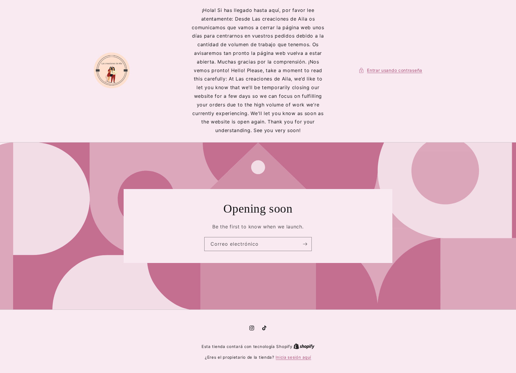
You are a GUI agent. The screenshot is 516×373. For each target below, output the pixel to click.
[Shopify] (304, 346)
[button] (390, 70)
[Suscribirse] (304, 244)
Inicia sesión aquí (293, 357)
